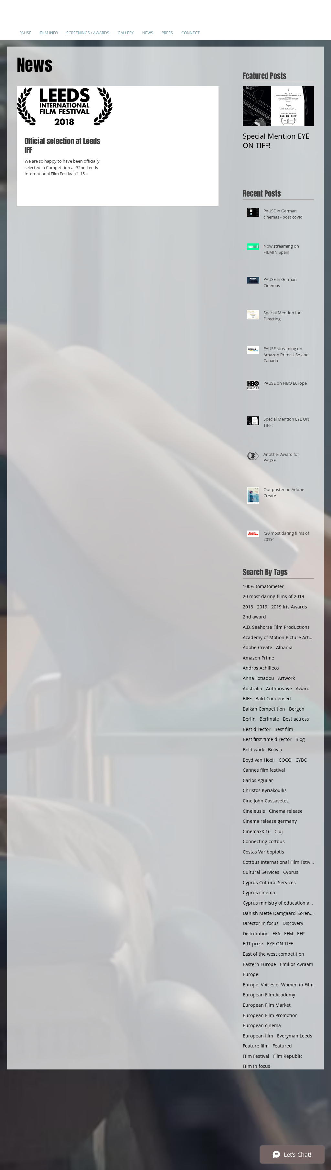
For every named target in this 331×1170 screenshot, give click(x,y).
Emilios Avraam (296, 964)
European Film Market (267, 1005)
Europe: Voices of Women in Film (278, 985)
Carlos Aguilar (258, 780)
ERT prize (253, 943)
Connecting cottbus (264, 841)
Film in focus (256, 1066)
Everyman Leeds (294, 1036)
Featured (282, 1046)
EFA (276, 933)
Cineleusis (254, 811)
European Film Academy (269, 995)
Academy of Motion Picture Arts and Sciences (278, 637)
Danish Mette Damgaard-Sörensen (278, 913)
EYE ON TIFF (280, 943)
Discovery (293, 923)
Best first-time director (267, 739)
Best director (257, 729)
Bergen (296, 709)
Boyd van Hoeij (259, 760)
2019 (262, 607)
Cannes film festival (264, 770)
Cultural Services (261, 872)
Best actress (296, 719)
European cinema (262, 1025)
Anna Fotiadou (258, 678)
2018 (248, 607)
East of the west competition (273, 954)
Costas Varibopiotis (263, 852)
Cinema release (286, 811)
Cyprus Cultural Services (269, 882)
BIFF (247, 698)
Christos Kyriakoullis (265, 790)
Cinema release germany (270, 821)
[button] (49, 30)
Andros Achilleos (261, 668)
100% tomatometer (263, 586)
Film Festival (256, 1056)
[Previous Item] (253, 107)
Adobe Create (257, 647)
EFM (288, 933)
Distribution (256, 933)
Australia (252, 688)
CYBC (301, 760)
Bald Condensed (273, 698)
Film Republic (288, 1056)
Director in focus (261, 923)
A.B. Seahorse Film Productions (276, 627)
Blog (300, 739)
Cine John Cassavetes (266, 801)
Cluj (278, 831)
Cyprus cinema (259, 892)
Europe (250, 974)
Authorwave (279, 688)
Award (303, 688)
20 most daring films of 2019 (273, 596)
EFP (300, 933)
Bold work (253, 749)
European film (258, 1036)
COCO (285, 760)
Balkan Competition (264, 709)
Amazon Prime (258, 658)
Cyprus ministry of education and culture (278, 903)
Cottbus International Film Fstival (278, 862)
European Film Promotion (270, 1015)
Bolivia (275, 749)
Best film (283, 729)
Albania (284, 647)
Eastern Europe (259, 964)
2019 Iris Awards (289, 607)
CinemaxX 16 (257, 831)
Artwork (286, 678)
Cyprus (290, 872)
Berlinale (269, 719)
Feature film (256, 1046)
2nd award (254, 617)
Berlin (249, 719)
